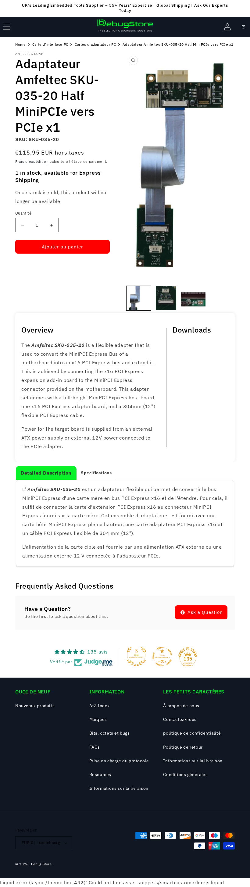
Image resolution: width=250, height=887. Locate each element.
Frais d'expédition (32, 161)
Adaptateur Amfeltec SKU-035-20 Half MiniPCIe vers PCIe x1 (178, 44)
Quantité (23, 213)
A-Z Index (99, 705)
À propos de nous (181, 705)
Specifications (96, 473)
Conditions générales (185, 774)
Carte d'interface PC (50, 44)
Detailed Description (46, 473)
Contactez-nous (179, 719)
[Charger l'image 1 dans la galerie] (139, 298)
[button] (6, 27)
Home (20, 44)
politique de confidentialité (192, 733)
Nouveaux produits (35, 705)
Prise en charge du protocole (119, 761)
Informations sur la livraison (118, 788)
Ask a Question (204, 612)
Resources (100, 774)
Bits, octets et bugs (109, 733)
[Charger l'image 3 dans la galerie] (193, 298)
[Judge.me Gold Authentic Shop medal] (136, 656)
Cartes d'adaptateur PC (95, 44)
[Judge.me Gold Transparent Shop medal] (162, 656)
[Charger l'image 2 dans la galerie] (166, 298)
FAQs (94, 747)
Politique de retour (182, 747)
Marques (98, 719)
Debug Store (41, 864)
